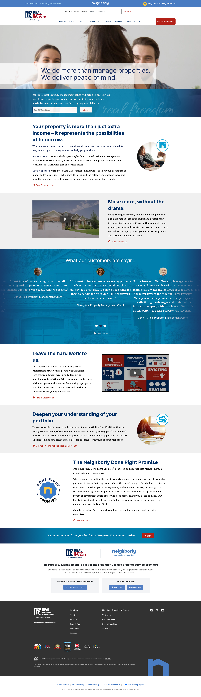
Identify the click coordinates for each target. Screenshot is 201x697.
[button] (96, 326)
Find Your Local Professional (75, 11)
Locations (107, 21)
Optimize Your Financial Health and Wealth (56, 446)
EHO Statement (109, 619)
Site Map (106, 629)
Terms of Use (63, 685)
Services (74, 610)
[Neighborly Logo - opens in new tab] (131, 552)
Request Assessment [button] (166, 21)
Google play (136, 587)
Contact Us (107, 615)
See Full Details (84, 520)
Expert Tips (75, 624)
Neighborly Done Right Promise (162, 3)
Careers (118, 21)
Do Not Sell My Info (111, 685)
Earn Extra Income (45, 185)
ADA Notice (108, 658)
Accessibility (93, 685)
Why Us (73, 619)
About (72, 615)
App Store (118, 587)
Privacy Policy (78, 685)
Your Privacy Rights (135, 685)
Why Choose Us (119, 241)
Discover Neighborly (74, 587)
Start (148, 535)
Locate (127, 11)
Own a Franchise (133, 21)
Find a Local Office (45, 397)
